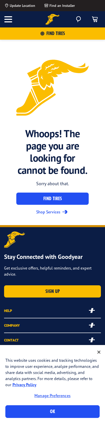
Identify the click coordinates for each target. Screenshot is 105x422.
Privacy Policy (24, 384)
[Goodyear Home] (53, 19)
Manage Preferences (52, 395)
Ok (52, 411)
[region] (52, 383)
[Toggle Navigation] (8, 19)
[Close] (98, 352)
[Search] (78, 19)
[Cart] (95, 19)
